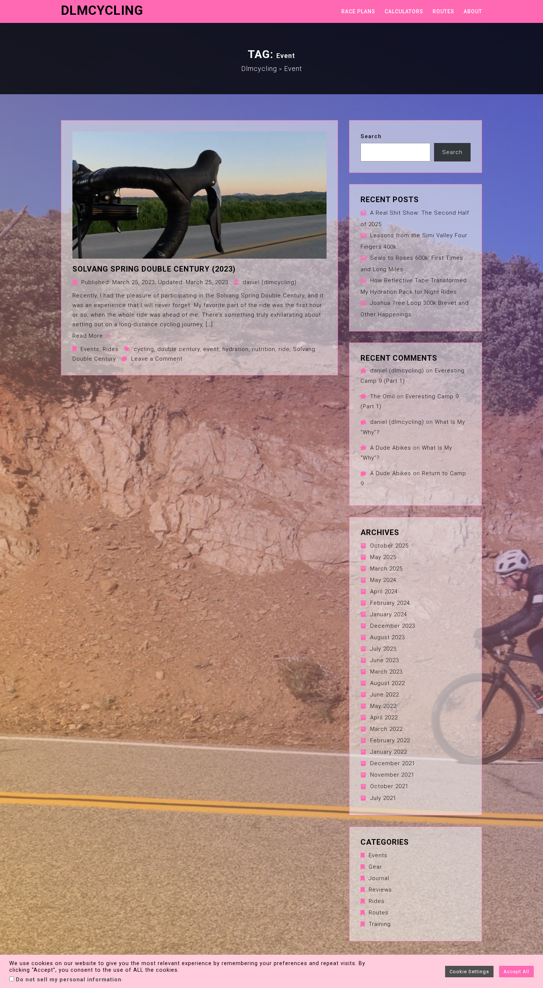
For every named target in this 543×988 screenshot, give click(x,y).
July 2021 (383, 798)
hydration (235, 349)
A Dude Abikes (390, 447)
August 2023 (387, 637)
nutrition (263, 349)
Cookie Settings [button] (469, 971)
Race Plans (358, 11)
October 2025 (389, 545)
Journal (379, 878)
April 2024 (384, 591)
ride (284, 349)
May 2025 (383, 557)
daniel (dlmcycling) (270, 282)
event (211, 349)
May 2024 (383, 580)
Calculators (404, 11)
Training (380, 924)
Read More (87, 336)
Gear (375, 866)
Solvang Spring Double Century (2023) (154, 269)
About (473, 11)
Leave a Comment (156, 358)
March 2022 (386, 729)
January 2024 (388, 614)
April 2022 (384, 717)
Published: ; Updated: (154, 282)
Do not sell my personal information (69, 979)
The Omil (382, 396)
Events (90, 349)
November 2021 (392, 774)
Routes (443, 11)
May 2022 (383, 706)
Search (371, 136)
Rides (111, 349)
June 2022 (384, 694)
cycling (144, 349)
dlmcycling (102, 10)
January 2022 (388, 752)
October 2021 (389, 786)
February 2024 (390, 603)
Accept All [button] (516, 971)
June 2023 (384, 660)
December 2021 (392, 763)
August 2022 (387, 683)
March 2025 (386, 568)
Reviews (380, 889)
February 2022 (390, 740)
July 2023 (383, 648)
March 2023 (386, 671)
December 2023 (392, 626)
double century (178, 349)
